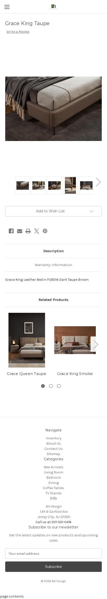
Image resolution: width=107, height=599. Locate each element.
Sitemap (53, 454)
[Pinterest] (45, 231)
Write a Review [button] (17, 32)
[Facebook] (11, 231)
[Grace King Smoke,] (75, 340)
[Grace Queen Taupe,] (27, 340)
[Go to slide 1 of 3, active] (43, 386)
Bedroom (53, 477)
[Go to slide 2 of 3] (51, 386)
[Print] (28, 231)
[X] (36, 231)
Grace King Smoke (75, 373)
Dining (53, 483)
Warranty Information (53, 265)
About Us (53, 443)
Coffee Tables (53, 488)
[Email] (19, 231)
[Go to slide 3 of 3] (59, 386)
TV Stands (54, 493)
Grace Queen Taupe (26, 373)
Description (53, 251)
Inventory (53, 438)
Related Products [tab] (53, 299)
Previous (9, 181)
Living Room (53, 472)
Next (98, 181)
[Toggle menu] (7, 7)
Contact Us (53, 449)
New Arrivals (53, 467)
